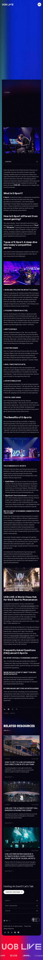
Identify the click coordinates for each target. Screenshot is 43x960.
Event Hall (25, 610)
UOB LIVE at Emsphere (27, 606)
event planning (24, 635)
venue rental (14, 635)
